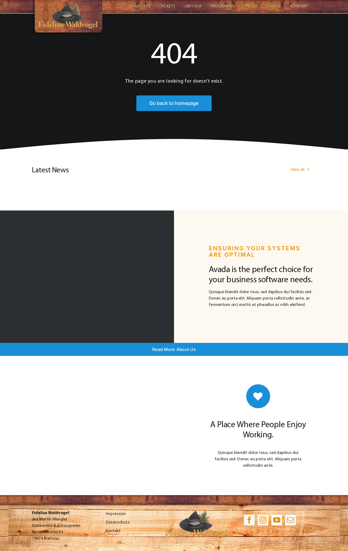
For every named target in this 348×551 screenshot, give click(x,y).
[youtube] (276, 520)
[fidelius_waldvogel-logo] (67, 2)
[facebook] (249, 520)
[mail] (290, 520)
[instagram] (263, 520)
